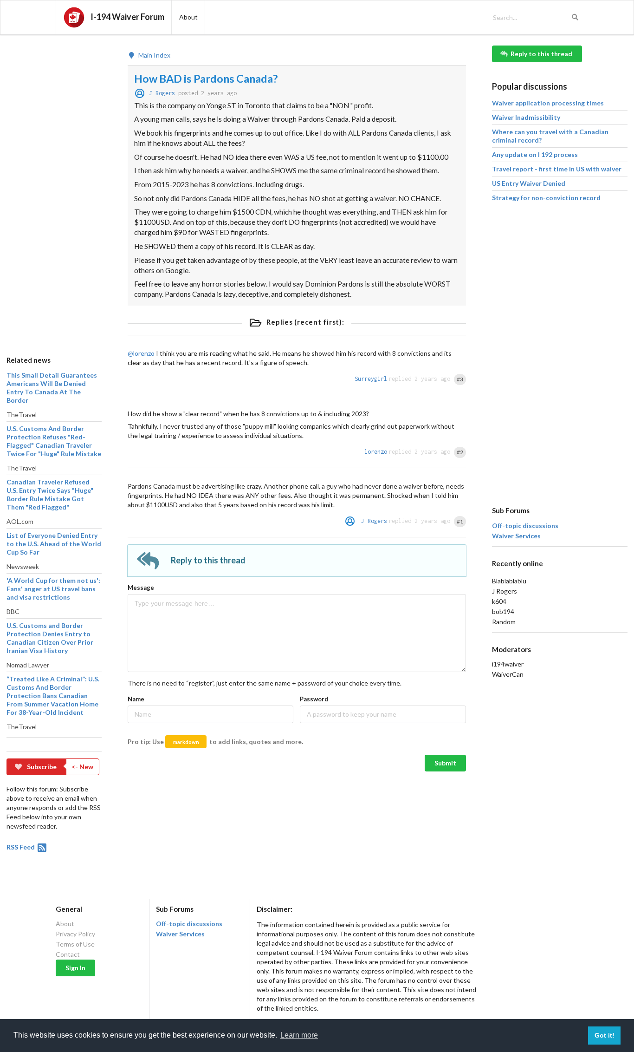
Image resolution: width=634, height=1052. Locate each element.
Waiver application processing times (548, 103)
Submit (445, 763)
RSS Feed (21, 847)
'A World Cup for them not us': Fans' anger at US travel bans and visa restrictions (53, 588)
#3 (460, 379)
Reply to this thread (541, 54)
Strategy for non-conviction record (546, 198)
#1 (460, 521)
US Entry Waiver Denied (528, 183)
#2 (460, 452)
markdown (186, 742)
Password (314, 699)
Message (141, 587)
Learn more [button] (299, 1035)
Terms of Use (75, 944)
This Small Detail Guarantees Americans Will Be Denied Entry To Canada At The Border (51, 387)
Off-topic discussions (525, 525)
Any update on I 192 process (535, 154)
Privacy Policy (75, 934)
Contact (68, 954)
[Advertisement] (54, 185)
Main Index (153, 55)
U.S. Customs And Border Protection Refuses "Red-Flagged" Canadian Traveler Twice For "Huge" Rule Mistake (53, 441)
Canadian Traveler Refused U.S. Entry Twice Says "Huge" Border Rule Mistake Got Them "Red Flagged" (49, 494)
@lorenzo (141, 353)
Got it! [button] (605, 1035)
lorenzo (375, 451)
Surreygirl (371, 378)
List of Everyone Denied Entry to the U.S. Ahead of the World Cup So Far (53, 543)
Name (136, 699)
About (65, 924)
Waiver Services (516, 536)
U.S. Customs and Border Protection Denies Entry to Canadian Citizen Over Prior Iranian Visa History (49, 637)
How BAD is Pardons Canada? (206, 78)
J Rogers (162, 93)
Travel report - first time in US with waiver (556, 169)
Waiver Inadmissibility (526, 117)
